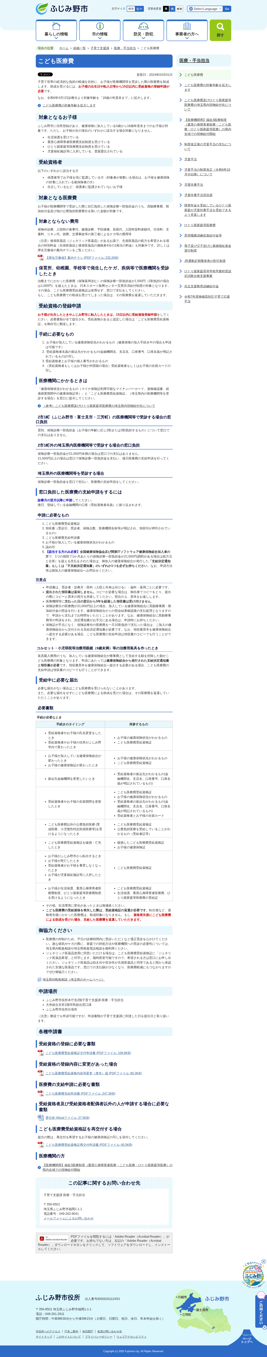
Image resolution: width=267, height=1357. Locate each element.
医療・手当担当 (125, 48)
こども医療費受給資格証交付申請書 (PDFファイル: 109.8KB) (88, 1053)
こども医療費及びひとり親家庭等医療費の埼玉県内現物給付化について (207, 104)
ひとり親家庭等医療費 (200, 225)
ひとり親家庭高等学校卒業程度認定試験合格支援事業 (207, 274)
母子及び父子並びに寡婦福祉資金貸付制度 (207, 248)
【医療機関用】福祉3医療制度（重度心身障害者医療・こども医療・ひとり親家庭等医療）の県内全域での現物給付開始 (108, 1167)
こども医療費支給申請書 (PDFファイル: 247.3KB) (80, 1093)
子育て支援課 (99, 48)
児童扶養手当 (193, 184)
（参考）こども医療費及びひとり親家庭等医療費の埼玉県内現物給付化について (99, 405)
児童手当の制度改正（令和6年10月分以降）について (207, 172)
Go (227, 8)
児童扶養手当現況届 (198, 195)
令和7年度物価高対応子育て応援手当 (207, 299)
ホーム (64, 48)
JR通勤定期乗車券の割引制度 (205, 261)
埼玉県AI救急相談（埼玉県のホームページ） (74, 979)
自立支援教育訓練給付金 (201, 286)
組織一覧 (79, 48)
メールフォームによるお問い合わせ (69, 1218)
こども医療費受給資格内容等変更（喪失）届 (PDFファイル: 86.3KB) (94, 1073)
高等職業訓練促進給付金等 (203, 235)
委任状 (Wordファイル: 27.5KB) (68, 1117)
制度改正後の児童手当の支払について (207, 147)
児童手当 (190, 159)
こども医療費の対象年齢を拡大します (69, 105)
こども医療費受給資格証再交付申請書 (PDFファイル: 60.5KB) (89, 1144)
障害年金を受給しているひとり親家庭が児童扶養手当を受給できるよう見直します (207, 210)
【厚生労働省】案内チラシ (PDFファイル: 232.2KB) (82, 257)
